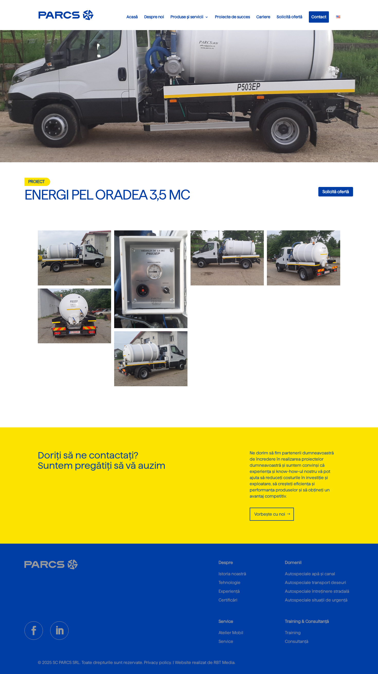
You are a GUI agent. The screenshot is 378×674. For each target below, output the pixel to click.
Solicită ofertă (289, 17)
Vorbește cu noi (269, 514)
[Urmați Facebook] (33, 630)
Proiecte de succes (232, 17)
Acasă (132, 17)
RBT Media (224, 662)
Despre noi (154, 17)
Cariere (263, 17)
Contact (318, 17)
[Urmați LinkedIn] (59, 630)
